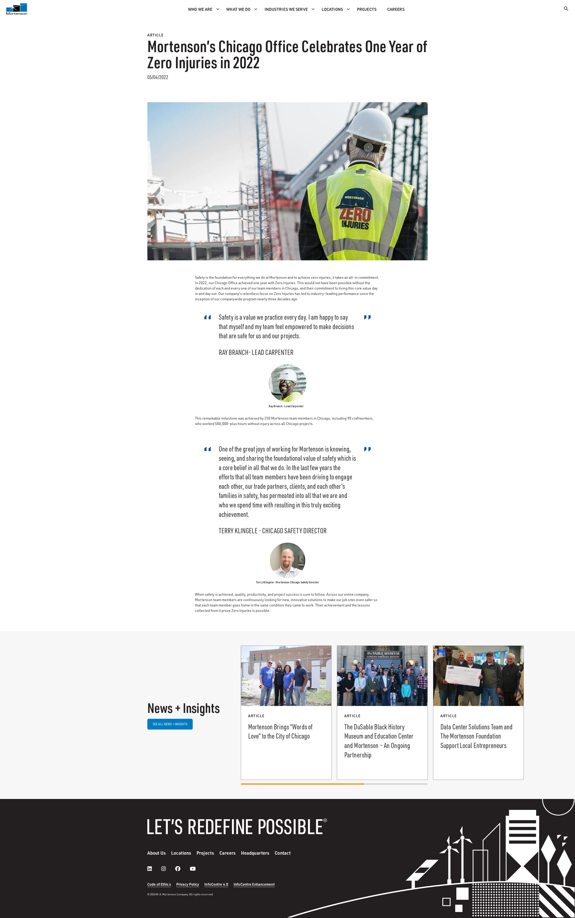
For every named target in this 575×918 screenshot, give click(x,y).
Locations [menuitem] (332, 9)
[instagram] (168, 868)
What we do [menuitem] (238, 9)
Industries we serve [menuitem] (286, 9)
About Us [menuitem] (156, 853)
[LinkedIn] (154, 868)
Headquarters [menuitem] (255, 853)
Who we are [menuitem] (200, 9)
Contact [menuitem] (283, 853)
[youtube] (193, 868)
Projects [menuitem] (366, 9)
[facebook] (182, 868)
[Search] (566, 9)
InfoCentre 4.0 (216, 884)
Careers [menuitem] (396, 9)
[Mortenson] (17, 9)
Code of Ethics (159, 884)
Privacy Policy (187, 884)
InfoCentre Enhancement (254, 884)
